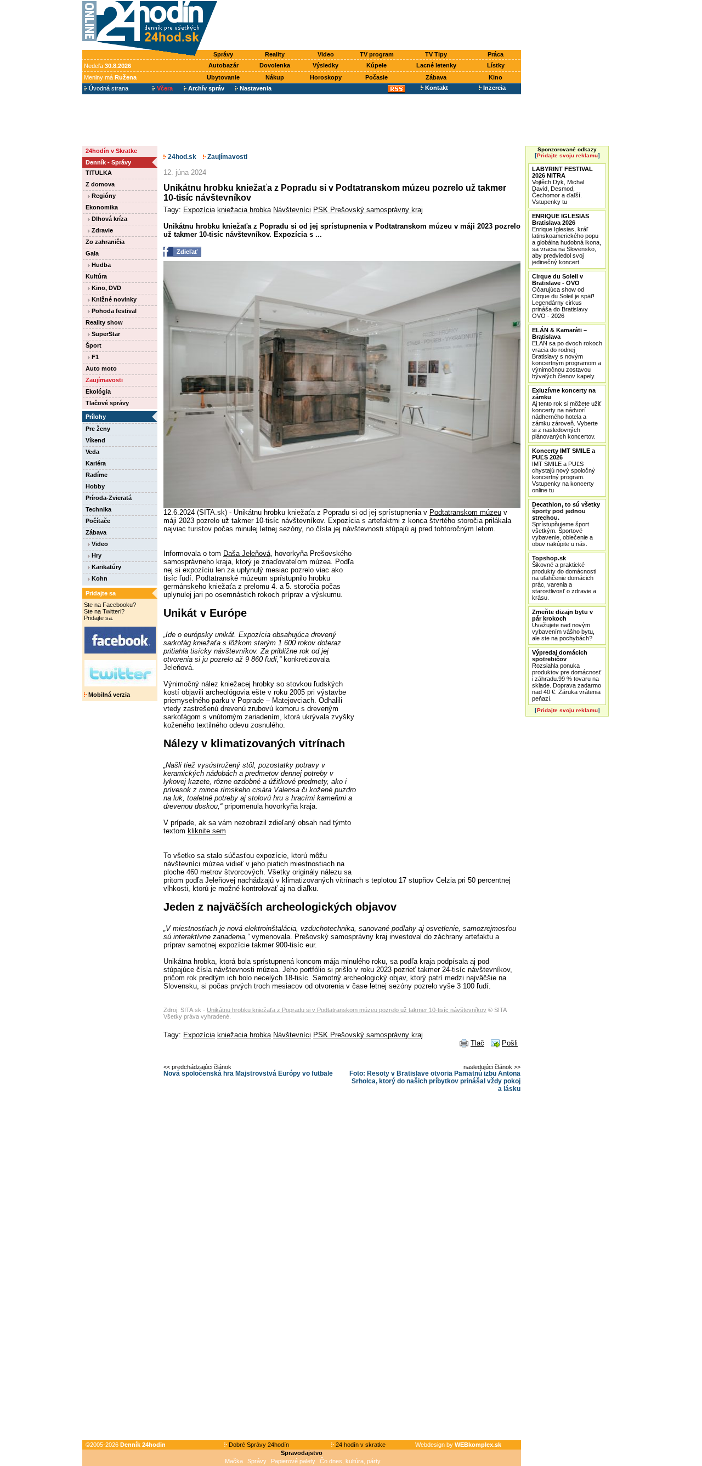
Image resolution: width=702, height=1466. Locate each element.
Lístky (496, 65)
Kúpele (376, 65)
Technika (98, 509)
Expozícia (199, 210)
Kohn (98, 578)
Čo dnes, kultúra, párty (350, 1461)
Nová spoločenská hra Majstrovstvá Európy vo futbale (248, 1073)
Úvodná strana (107, 88)
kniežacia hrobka (244, 210)
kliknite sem (207, 831)
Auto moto (101, 368)
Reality (275, 54)
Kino (495, 77)
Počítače (98, 521)
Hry (95, 555)
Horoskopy (326, 77)
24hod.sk (181, 157)
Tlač (477, 1043)
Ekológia (98, 391)
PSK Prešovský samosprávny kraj (368, 210)
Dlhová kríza (108, 218)
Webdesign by (458, 1444)
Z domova (100, 184)
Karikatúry (105, 567)
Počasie (376, 77)
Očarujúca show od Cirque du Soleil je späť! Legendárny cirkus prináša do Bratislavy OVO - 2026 (563, 296)
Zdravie (101, 230)
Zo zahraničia (105, 241)
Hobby (95, 486)
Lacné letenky (436, 65)
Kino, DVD (105, 288)
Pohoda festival (113, 311)
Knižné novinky (113, 299)
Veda (92, 451)
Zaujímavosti (104, 380)
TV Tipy (436, 54)
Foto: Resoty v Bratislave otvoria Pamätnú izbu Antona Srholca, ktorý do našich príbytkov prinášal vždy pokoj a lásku (434, 1081)
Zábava (436, 77)
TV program (377, 54)
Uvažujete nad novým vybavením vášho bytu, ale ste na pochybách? (563, 625)
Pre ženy (98, 428)
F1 (94, 357)
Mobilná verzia (108, 694)
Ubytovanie (223, 77)
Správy (223, 54)
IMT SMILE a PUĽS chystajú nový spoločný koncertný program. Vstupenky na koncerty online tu (563, 470)
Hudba (100, 265)
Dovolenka (274, 65)
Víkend (95, 440)
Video (326, 54)
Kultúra (96, 276)
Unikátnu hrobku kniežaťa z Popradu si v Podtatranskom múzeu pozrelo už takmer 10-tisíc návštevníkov (346, 1010)
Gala (92, 253)
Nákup (274, 77)
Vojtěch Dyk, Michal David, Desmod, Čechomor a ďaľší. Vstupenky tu (562, 185)
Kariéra (96, 463)
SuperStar (105, 334)
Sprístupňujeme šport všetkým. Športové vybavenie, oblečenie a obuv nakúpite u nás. (566, 524)
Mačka (234, 1461)
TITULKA (99, 172)
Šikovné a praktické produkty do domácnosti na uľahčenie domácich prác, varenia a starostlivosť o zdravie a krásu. (564, 578)
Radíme (96, 474)
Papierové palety (293, 1461)
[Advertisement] (372, 25)
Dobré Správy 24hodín (258, 1444)
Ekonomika (102, 207)
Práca (495, 54)
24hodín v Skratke (111, 150)
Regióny (103, 195)
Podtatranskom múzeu (465, 512)
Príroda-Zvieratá (109, 498)
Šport (93, 345)
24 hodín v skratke (360, 1444)
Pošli (510, 1043)
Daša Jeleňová (246, 553)
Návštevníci (292, 210)
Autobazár (223, 65)
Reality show (104, 322)
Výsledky (325, 65)
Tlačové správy (107, 403)
